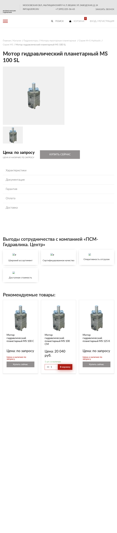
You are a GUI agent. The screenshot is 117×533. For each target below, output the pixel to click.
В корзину (65, 367)
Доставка (12, 207)
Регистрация (106, 21)
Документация (15, 179)
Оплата (10, 198)
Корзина (79, 21)
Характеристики (16, 170)
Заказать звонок (104, 9)
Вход (93, 21)
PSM (10, 5)
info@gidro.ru (31, 9)
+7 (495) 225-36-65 (65, 9)
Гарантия (11, 189)
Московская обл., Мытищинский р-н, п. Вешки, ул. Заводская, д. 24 (60, 5)
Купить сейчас (60, 154)
